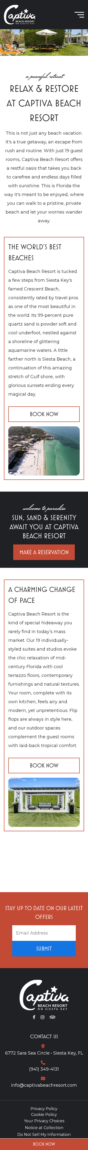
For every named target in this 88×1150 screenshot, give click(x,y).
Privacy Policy (44, 1108)
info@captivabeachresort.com (44, 1085)
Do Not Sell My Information (44, 1134)
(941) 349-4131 (44, 1069)
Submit (44, 948)
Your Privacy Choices (44, 1121)
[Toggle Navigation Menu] (79, 14)
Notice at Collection (44, 1127)
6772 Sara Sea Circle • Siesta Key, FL (44, 1053)
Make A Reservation (44, 552)
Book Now (44, 1144)
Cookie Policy (44, 1114)
